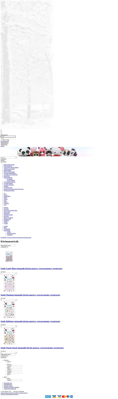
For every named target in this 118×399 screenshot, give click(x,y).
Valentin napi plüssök (9, 169)
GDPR (9, 232)
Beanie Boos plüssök (9, 164)
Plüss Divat (7, 176)
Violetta (6, 223)
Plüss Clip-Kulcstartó (9, 171)
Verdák (5, 222)
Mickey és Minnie (8, 217)
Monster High (7, 219)
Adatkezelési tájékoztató (10, 388)
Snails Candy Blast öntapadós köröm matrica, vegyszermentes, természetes (31, 268)
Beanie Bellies (7, 170)
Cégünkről (9, 234)
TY (5, 193)
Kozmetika (10, 179)
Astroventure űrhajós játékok (11, 167)
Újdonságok (7, 229)
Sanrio (5, 194)
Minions (6, 207)
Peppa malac (7, 212)
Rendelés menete (11, 233)
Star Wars (6, 209)
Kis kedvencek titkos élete (10, 210)
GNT (5, 205)
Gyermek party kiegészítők (10, 174)
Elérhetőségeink (8, 384)
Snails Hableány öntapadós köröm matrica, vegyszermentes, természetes (30, 321)
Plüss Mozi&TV (8, 166)
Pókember (6, 220)
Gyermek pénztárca (9, 184)
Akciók (6, 226)
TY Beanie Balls (8, 187)
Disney (5, 202)
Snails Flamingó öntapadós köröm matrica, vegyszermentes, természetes (30, 295)
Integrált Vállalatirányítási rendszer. (9, 394)
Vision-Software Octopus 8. (8, 393)
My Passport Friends (9, 190)
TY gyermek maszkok (9, 182)
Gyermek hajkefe (8, 183)
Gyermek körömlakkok (10, 173)
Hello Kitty (7, 213)
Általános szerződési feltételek (11, 387)
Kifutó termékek (8, 177)
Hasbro (6, 199)
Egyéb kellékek (11, 180)
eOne (5, 200)
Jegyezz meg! (5, 140)
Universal (6, 203)
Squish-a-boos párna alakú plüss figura (13, 189)
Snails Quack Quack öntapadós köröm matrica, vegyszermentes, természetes (32, 348)
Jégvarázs (6, 216)
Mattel (5, 197)
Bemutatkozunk (8, 383)
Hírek (5, 227)
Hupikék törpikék (8, 214)
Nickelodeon (7, 196)
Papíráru (6, 186)
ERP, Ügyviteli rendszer (21, 393)
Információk (7, 230)
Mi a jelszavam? (5, 141)
